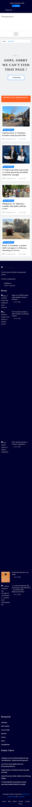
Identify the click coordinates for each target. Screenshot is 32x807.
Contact (27, 801)
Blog (9, 801)
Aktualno (4, 722)
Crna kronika (5, 730)
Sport (3, 741)
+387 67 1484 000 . (10, 286)
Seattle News (11, 797)
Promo (3, 737)
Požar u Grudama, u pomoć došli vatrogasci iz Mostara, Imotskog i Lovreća (14, 247)
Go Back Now (16, 77)
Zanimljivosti (5, 744)
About (14, 801)
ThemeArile (21, 797)
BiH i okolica (5, 726)
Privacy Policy (21, 802)
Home (4, 41)
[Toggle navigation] (16, 34)
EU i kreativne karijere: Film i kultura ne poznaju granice (20, 314)
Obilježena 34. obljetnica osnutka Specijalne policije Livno (14, 206)
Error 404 (10, 41)
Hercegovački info (10, 139)
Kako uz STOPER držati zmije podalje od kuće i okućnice (20, 297)
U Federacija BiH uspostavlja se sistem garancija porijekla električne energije (15, 172)
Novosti (3, 733)
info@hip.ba (7, 283)
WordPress (25, 794)
